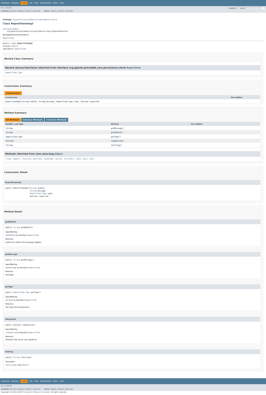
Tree (36, 3)
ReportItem (8, 38)
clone (8, 159)
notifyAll (69, 159)
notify (58, 159)
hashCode (48, 159)
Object (15, 46)
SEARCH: (232, 8)
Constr (28, 11)
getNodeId (116, 132)
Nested (13, 11)
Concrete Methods (56, 120)
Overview (5, 3)
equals (16, 159)
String (25, 101)
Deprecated (45, 3)
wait (78, 159)
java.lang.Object (11, 29)
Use (31, 3)
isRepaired (116, 141)
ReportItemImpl (13, 101)
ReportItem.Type (13, 72)
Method (36, 11)
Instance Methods (33, 120)
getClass (37, 159)
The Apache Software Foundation (36, 392)
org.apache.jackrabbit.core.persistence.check (34, 19)
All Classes (6, 8)
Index (55, 3)
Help (62, 3)
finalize (26, 159)
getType (115, 137)
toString (115, 145)
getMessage (116, 128)
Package (15, 3)
